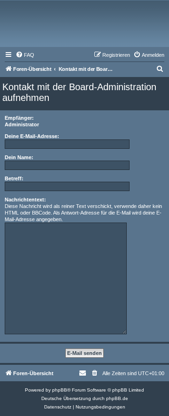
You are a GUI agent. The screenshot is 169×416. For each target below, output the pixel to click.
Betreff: (14, 178)
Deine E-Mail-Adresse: (32, 136)
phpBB (59, 390)
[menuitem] (24, 55)
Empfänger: (19, 118)
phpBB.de (117, 398)
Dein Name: (19, 157)
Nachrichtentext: (25, 199)
